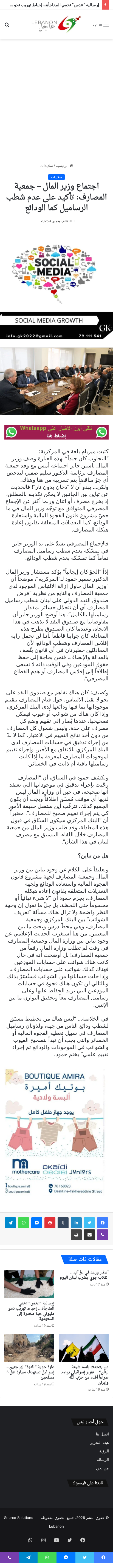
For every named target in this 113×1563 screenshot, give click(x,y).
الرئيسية (63, 165)
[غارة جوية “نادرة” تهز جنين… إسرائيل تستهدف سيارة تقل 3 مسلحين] (29, 1348)
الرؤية (104, 1451)
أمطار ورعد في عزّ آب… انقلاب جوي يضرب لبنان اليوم (84, 1275)
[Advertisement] (56, 101)
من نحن (102, 1468)
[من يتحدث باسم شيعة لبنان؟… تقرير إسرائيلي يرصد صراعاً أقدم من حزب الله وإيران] (84, 1348)
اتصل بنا (102, 1434)
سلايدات (46, 165)
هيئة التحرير (99, 1442)
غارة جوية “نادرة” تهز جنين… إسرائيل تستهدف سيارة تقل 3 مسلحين (29, 1372)
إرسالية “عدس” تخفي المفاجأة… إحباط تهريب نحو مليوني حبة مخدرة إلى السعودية (31, 1311)
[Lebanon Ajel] (56, 24)
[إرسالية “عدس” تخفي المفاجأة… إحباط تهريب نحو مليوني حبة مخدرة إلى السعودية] (29, 1284)
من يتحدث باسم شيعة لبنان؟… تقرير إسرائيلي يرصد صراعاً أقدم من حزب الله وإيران (85, 1374)
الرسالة (103, 1459)
